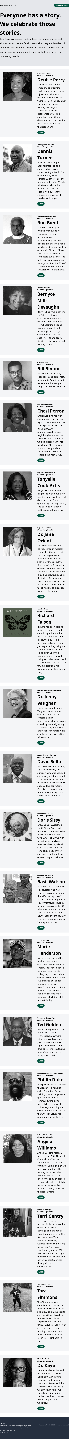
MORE (41, 132)
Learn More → (5, 1432)
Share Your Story (62, 5)
